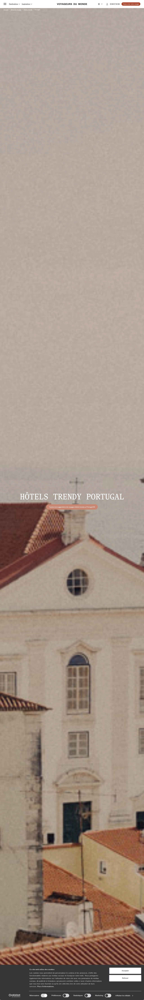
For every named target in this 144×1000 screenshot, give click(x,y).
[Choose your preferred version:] (100, 4)
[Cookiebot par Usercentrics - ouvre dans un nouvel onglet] (14, 995)
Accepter (125, 971)
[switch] (66, 995)
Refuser (125, 978)
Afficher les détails (122, 996)
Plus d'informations (45, 986)
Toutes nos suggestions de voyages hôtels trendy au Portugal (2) (72, 507)
